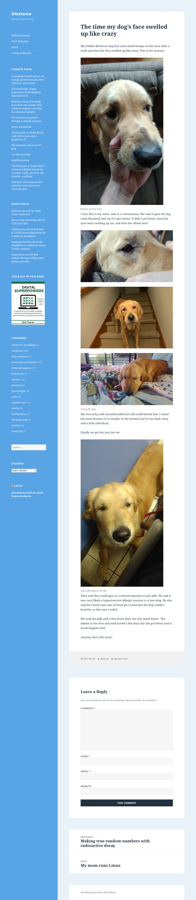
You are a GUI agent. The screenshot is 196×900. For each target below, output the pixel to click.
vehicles (15, 425)
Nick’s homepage (20, 35)
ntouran (104, 658)
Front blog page (20, 41)
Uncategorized (19, 419)
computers (17, 350)
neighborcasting (20, 160)
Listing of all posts (21, 53)
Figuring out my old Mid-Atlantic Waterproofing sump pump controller (27, 258)
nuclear (15, 379)
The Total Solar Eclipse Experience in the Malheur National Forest (26, 92)
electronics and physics (24, 362)
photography (18, 391)
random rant (18, 402)
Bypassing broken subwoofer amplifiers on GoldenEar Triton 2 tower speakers (28, 245)
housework (17, 373)
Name (85, 756)
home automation (21, 368)
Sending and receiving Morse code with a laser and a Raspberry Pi (27, 136)
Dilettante (21, 13)
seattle (15, 408)
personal (16, 385)
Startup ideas (18, 414)
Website (86, 786)
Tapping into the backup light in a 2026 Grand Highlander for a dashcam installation (28, 233)
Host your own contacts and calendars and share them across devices (26, 185)
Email (85, 771)
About (14, 47)
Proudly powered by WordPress (98, 892)
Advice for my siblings (23, 345)
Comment (88, 708)
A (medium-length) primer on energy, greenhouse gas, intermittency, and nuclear (28, 80)
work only (17, 431)
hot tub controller (21, 154)
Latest (18, 485)
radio (14, 396)
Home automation (21, 126)
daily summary (19, 356)
